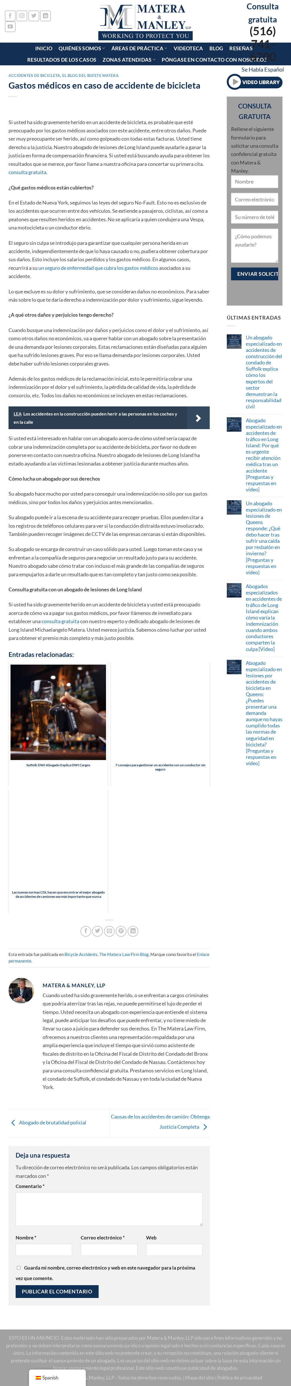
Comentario (30, 1186)
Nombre (26, 1238)
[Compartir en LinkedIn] (133, 931)
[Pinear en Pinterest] (121, 931)
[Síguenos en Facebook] (10, 16)
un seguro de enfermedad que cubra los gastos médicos (98, 268)
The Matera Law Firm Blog (124, 954)
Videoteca (188, 48)
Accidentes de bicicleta (34, 75)
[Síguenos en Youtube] (10, 26)
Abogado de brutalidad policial (52, 1122)
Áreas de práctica (137, 48)
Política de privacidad (239, 1378)
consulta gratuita (27, 172)
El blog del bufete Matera (90, 75)
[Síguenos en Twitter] (33, 16)
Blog (216, 48)
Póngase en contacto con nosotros (214, 60)
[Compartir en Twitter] (97, 931)
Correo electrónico (103, 1238)
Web (151, 1238)
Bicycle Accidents (81, 954)
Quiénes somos (80, 48)
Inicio (43, 48)
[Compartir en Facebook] (85, 931)
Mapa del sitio (199, 1378)
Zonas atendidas (127, 60)
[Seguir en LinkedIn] (45, 16)
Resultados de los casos (61, 60)
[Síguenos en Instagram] (21, 16)
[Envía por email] (109, 931)
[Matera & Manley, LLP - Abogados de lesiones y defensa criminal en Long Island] (145, 21)
